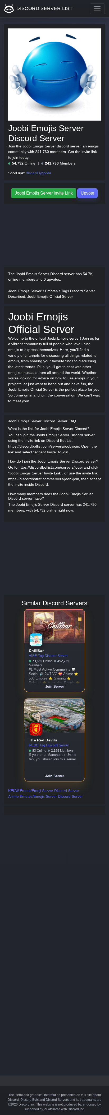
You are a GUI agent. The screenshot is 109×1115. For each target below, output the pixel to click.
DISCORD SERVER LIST (43, 8)
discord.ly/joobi (38, 173)
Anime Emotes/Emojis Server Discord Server (45, 796)
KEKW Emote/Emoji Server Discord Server (43, 791)
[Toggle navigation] (97, 8)
